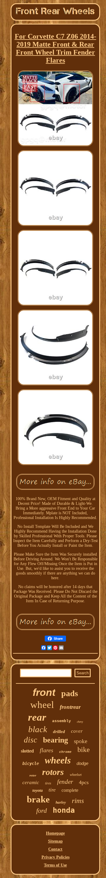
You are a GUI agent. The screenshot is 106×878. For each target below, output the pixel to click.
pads (69, 693)
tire (52, 790)
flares (46, 750)
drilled (59, 731)
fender (65, 781)
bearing (55, 740)
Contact (55, 849)
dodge (82, 763)
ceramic (30, 782)
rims (78, 800)
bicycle (30, 763)
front (44, 692)
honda (64, 810)
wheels (58, 760)
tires (48, 783)
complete (70, 790)
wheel (42, 704)
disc (30, 739)
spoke (80, 741)
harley (61, 802)
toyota (37, 790)
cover (77, 731)
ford (41, 810)
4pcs (84, 782)
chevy (80, 721)
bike (83, 749)
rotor (32, 775)
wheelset (76, 775)
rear (37, 717)
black (37, 729)
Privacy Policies (55, 857)
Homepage (55, 833)
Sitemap (55, 841)
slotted (27, 750)
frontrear (70, 707)
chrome (65, 752)
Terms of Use (55, 865)
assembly (61, 721)
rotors (53, 772)
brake (38, 799)
